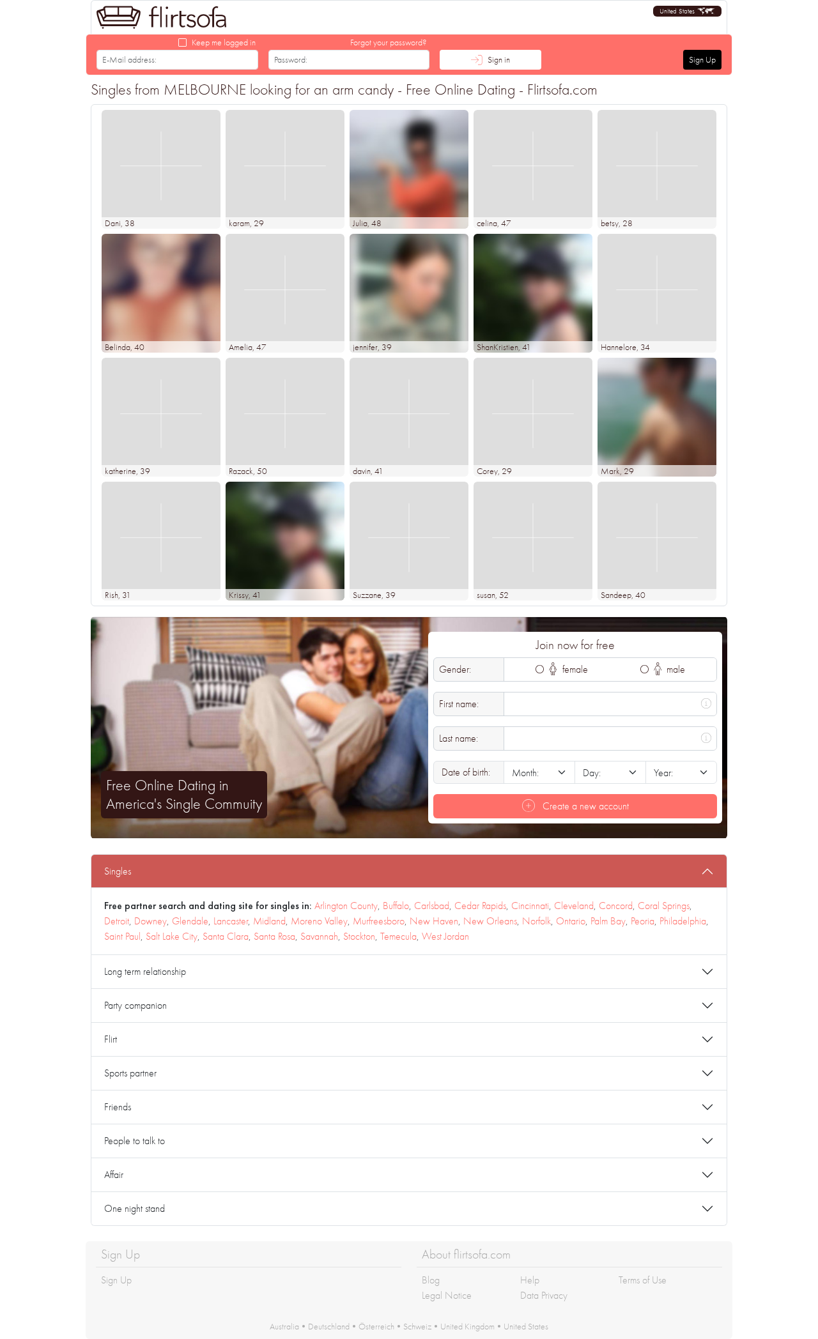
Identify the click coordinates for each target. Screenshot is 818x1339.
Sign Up (702, 59)
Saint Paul (122, 936)
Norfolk (536, 921)
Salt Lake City (171, 936)
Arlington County (346, 905)
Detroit (116, 921)
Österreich (376, 1326)
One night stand (134, 1208)
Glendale (190, 921)
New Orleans (490, 921)
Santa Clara (226, 936)
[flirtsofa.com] (161, 17)
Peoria (642, 921)
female (574, 669)
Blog (431, 1280)
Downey (150, 921)
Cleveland (574, 905)
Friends (117, 1106)
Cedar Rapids (480, 905)
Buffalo (396, 905)
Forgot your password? (388, 42)
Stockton (359, 936)
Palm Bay (608, 921)
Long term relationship (145, 971)
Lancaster (230, 921)
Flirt (110, 1039)
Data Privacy (543, 1295)
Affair (113, 1174)
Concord (616, 905)
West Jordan (445, 936)
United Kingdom (467, 1326)
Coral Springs (664, 905)
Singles (117, 871)
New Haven (434, 921)
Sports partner (130, 1073)
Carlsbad (431, 905)
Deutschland (329, 1326)
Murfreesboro (379, 921)
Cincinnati (530, 905)
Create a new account (584, 806)
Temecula (398, 936)
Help (529, 1280)
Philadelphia (683, 921)
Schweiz (417, 1326)
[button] (687, 11)
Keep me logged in (224, 42)
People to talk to (134, 1140)
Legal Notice (447, 1295)
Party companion (135, 1005)
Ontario (570, 921)
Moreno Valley (319, 921)
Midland (269, 921)
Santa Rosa (274, 936)
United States (526, 1326)
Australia (284, 1326)
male (674, 669)
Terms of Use (643, 1280)
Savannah (319, 936)
